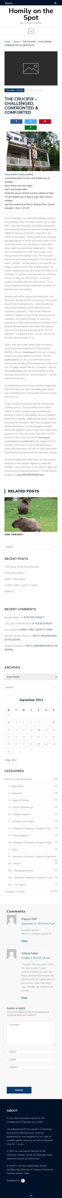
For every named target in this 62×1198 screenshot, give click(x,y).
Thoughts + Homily (15, 891)
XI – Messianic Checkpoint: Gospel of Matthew (32, 856)
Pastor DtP (29, 919)
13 (38, 729)
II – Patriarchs (15, 793)
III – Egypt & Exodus (18, 800)
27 (38, 744)
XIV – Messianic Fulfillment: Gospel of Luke (30, 877)
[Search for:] (14, 3)
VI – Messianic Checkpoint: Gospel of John (29, 828)
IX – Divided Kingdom (19, 814)
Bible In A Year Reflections (18, 779)
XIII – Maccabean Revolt (20, 870)
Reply (24, 941)
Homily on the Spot (31, 14)
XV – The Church (16, 884)
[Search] (55, 3)
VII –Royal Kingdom (18, 835)
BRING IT (9, 591)
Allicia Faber (30, 953)
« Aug (7, 760)
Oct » (14, 760)
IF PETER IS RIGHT (15, 573)
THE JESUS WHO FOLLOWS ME (22, 566)
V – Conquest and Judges (21, 821)
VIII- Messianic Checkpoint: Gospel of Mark (30, 842)
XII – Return (14, 863)
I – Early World (15, 786)
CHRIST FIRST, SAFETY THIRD (21, 585)
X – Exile (12, 849)
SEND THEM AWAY (14, 534)
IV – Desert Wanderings (20, 807)
